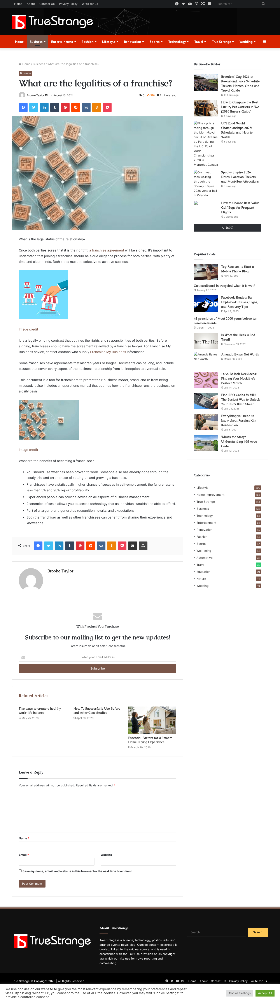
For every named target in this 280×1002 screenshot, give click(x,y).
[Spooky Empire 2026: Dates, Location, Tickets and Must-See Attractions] (206, 184)
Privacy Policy (68, 3)
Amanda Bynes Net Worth (240, 354)
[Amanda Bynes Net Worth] (206, 360)
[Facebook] (23, 107)
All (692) (227, 227)
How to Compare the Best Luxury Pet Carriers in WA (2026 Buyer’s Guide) (240, 106)
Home (18, 3)
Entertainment (62, 42)
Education (203, 571)
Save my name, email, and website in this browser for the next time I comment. (78, 871)
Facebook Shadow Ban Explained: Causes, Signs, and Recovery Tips (239, 302)
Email (24, 854)
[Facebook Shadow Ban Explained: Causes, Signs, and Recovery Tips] (206, 303)
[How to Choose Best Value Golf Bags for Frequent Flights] (206, 209)
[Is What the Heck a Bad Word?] (206, 341)
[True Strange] (52, 22)
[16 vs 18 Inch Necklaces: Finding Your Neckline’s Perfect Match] (206, 380)
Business (36, 42)
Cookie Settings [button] (240, 993)
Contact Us (47, 3)
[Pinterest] (65, 107)
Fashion (88, 42)
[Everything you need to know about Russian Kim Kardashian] (206, 422)
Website (106, 854)
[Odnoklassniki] (96, 107)
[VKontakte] (86, 107)
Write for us (90, 3)
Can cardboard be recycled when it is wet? (224, 286)
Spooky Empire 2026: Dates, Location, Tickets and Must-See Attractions (240, 176)
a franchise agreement (106, 250)
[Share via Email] (132, 545)
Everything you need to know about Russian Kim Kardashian (238, 420)
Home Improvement (210, 494)
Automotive (204, 557)
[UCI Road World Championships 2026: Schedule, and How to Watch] (206, 144)
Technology (177, 42)
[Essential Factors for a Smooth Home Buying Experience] (152, 720)
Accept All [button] (265, 993)
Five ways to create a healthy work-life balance (40, 711)
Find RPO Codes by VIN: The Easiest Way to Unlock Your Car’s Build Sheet (240, 399)
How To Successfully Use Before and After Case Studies (97, 711)
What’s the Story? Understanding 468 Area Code (239, 441)
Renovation (132, 42)
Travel (198, 42)
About (31, 3)
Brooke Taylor (35, 95)
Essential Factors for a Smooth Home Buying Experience (150, 740)
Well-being (203, 550)
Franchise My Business (108, 352)
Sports (155, 42)
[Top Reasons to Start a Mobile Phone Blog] (206, 272)
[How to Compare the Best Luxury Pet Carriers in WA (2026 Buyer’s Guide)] (206, 108)
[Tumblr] (54, 107)
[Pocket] (107, 107)
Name (24, 838)
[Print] (143, 545)
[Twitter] (33, 107)
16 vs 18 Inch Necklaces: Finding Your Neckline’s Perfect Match (239, 378)
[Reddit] (75, 107)
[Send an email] (46, 95)
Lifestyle (109, 42)
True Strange (221, 42)
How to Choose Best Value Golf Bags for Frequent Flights (240, 207)
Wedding (246, 42)
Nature (201, 578)
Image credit (28, 329)
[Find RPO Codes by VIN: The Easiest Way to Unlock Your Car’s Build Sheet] (206, 401)
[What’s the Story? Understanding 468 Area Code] (206, 443)
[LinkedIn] (44, 107)
